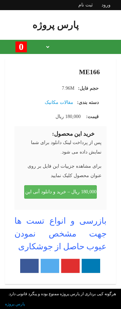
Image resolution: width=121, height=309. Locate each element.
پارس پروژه (15, 304)
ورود (106, 4)
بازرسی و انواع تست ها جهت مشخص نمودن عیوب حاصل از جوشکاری (60, 233)
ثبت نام (85, 4)
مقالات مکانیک (59, 102)
